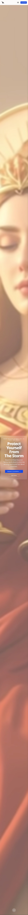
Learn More (14, 475)
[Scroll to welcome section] (14, 910)
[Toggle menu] (18, 2)
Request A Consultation (13, 471)
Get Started (23, 2)
